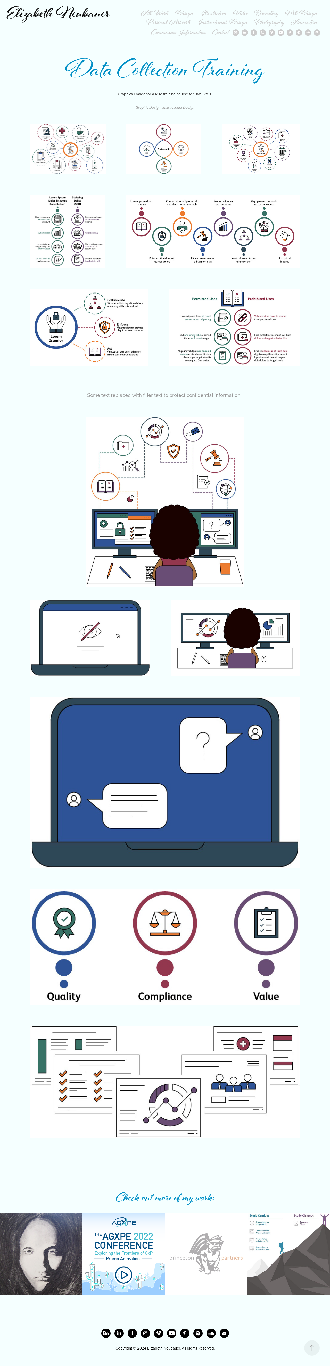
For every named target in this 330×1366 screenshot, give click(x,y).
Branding (266, 13)
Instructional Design (222, 22)
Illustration (213, 13)
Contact (220, 33)
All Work (155, 13)
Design (184, 13)
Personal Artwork (168, 22)
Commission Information (178, 33)
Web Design (301, 13)
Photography (269, 22)
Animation (304, 22)
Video (240, 13)
